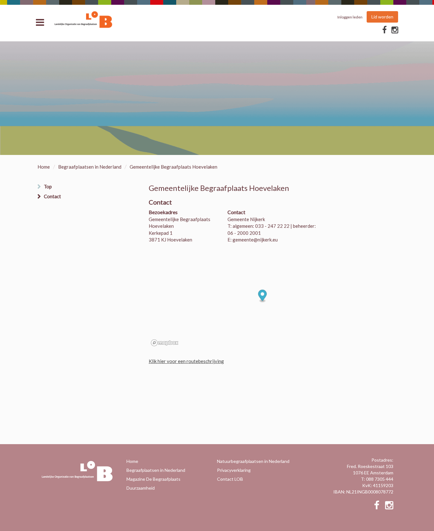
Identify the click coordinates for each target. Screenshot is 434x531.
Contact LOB (230, 479)
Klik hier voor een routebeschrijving (186, 361)
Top (48, 186)
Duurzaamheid (140, 488)
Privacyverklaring (234, 470)
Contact (52, 196)
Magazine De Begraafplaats (153, 479)
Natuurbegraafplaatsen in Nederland (253, 461)
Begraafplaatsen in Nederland (89, 167)
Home (43, 167)
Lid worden (382, 16)
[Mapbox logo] (165, 342)
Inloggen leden (350, 17)
